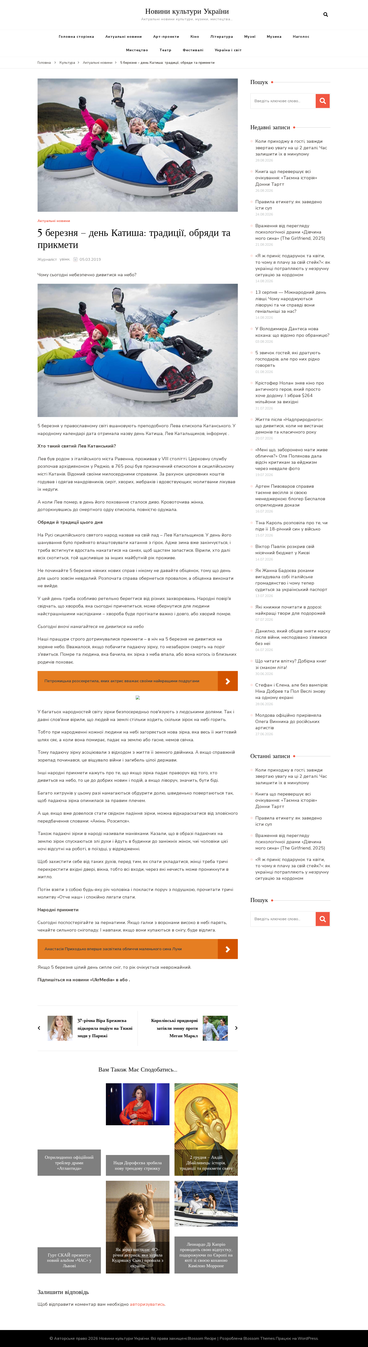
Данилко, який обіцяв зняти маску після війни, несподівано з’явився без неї (292, 637)
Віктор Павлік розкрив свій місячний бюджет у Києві (284, 550)
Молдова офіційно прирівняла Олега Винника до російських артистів (288, 721)
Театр (165, 50)
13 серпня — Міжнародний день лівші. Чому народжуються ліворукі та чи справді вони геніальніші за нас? (290, 301)
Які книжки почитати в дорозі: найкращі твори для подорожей (290, 610)
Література (222, 36)
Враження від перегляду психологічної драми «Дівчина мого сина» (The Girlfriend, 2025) (290, 232)
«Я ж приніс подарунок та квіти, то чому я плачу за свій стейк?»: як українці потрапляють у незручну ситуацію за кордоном (292, 265)
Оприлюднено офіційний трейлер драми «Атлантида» (69, 1162)
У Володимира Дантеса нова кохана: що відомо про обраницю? (292, 332)
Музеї (250, 36)
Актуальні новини (123, 36)
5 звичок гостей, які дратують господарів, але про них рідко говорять (287, 359)
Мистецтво (137, 50)
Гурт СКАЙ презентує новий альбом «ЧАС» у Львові (69, 1260)
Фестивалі (193, 50)
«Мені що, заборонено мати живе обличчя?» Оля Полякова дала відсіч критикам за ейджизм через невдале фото (291, 459)
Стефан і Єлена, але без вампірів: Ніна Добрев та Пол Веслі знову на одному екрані (291, 691)
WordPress (308, 1338)
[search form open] (325, 14)
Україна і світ (228, 50)
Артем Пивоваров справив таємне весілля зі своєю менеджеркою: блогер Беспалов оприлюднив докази (290, 495)
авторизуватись (147, 1304)
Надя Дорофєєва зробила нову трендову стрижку (137, 1165)
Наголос (301, 36)
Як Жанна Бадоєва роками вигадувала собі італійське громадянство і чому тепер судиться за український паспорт (291, 580)
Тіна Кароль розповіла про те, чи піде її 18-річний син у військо (291, 526)
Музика (274, 36)
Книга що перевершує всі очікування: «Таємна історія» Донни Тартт (286, 177)
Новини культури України (187, 11)
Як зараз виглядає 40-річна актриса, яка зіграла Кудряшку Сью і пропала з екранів (137, 1257)
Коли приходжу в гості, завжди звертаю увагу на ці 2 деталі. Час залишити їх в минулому (291, 147)
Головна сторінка (76, 36)
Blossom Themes (259, 1338)
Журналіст (47, 259)
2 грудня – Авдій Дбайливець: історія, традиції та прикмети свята (206, 1162)
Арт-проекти (166, 36)
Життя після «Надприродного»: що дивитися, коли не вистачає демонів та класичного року (289, 425)
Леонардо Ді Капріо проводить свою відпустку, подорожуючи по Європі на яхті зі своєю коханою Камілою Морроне (206, 1255)
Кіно (195, 36)
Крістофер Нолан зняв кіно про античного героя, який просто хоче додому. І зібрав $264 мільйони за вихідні (289, 392)
